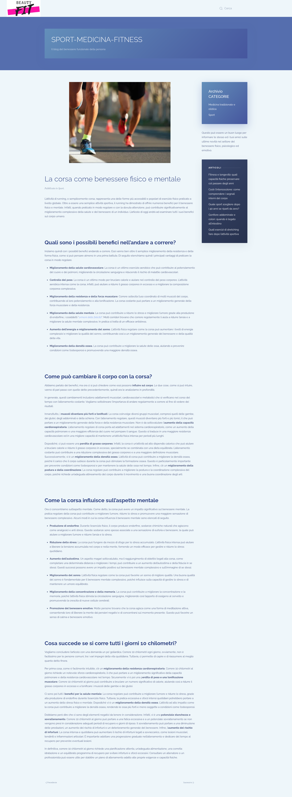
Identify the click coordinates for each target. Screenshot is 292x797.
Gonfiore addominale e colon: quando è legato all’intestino (222, 219)
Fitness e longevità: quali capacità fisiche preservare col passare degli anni (224, 179)
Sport (61, 188)
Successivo (187, 782)
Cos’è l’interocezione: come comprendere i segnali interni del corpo (224, 194)
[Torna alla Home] (24, 8)
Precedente (52, 782)
